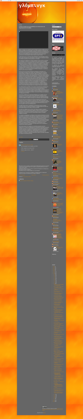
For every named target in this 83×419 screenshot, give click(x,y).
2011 (54, 401)
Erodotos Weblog (56, 198)
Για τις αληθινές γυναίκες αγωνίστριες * (57, 345)
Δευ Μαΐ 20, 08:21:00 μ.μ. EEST (28, 144)
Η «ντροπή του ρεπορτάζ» (58, 300)
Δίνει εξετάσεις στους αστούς (58, 306)
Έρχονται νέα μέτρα (57, 350)
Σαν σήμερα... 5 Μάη (57, 380)
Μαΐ (54, 283)
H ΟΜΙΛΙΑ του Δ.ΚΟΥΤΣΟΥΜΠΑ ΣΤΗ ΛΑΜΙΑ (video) (58, 285)
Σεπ (54, 278)
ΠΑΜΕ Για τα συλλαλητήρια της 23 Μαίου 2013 (58, 328)
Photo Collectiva (56, 103)
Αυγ (54, 279)
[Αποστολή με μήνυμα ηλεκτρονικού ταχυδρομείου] (33, 139)
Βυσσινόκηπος (55, 181)
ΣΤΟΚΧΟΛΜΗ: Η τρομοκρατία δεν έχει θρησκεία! (60, 194)
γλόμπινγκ (32, 6)
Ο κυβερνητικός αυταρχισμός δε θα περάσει (59, 151)
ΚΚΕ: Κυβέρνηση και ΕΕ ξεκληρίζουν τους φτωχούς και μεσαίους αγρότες (57, 221)
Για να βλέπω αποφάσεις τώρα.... (59, 360)
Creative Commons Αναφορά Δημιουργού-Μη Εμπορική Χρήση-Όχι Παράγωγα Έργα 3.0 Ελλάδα (52, 409)
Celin (54, 223)
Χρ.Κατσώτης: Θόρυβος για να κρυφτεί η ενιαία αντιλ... (58, 302)
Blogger (44, 412)
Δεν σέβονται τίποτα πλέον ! (58, 314)
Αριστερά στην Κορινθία (57, 208)
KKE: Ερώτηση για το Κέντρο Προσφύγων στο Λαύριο (58, 343)
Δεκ (54, 274)
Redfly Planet (55, 185)
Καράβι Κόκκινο (55, 177)
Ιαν (54, 398)
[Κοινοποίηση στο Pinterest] (37, 139)
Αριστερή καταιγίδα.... (56, 183)
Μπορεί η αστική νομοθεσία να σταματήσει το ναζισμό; (58, 293)
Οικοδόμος (55, 166)
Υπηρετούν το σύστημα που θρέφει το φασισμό (58, 367)
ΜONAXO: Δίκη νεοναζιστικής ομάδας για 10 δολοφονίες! (58, 378)
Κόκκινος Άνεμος (56, 122)
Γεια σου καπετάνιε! (57, 322)
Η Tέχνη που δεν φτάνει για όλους (59, 371)
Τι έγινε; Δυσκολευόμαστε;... (58, 295)
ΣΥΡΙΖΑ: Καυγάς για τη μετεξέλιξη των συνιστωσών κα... (59, 330)
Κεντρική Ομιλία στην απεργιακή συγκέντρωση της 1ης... (58, 390)
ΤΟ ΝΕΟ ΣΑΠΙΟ (55, 224)
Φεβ (54, 397)
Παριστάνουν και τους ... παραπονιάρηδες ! (57, 304)
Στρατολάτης (55, 143)
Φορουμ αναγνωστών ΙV (56, 227)
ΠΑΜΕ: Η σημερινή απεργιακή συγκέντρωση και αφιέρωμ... (58, 392)
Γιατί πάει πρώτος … (56, 88)
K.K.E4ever (55, 202)
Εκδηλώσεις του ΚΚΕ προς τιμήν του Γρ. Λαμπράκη (59, 326)
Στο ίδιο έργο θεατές (59, 130)
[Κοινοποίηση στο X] (35, 139)
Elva (53, 192)
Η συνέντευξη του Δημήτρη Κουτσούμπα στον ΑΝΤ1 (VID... (59, 297)
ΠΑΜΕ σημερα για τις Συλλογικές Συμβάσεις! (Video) (59, 318)
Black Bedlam (55, 244)
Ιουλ (54, 280)
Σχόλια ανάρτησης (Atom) (27, 176)
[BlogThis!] (34, 139)
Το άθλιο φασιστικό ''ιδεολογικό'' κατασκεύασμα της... (58, 347)
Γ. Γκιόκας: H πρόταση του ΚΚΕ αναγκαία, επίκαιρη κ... (58, 376)
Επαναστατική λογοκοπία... (58, 388)
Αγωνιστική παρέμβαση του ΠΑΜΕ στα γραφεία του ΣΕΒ (60, 187)
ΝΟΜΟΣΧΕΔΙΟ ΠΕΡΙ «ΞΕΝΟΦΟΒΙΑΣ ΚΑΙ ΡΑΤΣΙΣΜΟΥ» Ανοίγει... (57, 374)
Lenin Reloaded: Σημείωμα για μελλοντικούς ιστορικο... (58, 324)
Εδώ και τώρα (55, 149)
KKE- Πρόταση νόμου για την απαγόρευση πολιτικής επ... (58, 310)
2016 (54, 269)
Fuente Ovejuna (55, 246)
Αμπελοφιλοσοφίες (56, 110)
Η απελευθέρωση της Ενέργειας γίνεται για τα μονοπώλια (58, 316)
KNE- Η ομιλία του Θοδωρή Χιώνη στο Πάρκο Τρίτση (59, 334)
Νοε (54, 275)
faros (22, 144)
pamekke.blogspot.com (57, 136)
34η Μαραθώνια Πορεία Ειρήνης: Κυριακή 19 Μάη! (59, 339)
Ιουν (54, 282)
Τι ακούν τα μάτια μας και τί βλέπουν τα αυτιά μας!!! (58, 370)
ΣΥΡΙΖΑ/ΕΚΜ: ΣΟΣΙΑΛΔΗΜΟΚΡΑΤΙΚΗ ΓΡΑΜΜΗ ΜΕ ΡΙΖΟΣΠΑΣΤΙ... (58, 384)
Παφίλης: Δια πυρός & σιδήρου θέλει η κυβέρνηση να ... (58, 352)
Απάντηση (22, 151)
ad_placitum (55, 219)
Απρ (54, 394)
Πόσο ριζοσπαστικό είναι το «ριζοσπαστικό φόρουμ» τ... (58, 341)
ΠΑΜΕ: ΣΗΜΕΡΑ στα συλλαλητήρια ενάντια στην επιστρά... (58, 356)
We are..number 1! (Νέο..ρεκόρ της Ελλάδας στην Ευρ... (58, 287)
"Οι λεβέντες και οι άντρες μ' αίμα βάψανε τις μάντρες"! (60, 93)
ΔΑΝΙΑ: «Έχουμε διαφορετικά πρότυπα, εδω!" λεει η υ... (58, 299)
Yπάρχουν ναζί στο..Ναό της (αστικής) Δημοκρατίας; (58, 336)
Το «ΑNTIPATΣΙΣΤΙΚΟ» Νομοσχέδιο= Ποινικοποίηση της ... (58, 312)
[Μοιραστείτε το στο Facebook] (36, 139)
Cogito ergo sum (56, 140)
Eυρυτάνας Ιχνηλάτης (56, 91)
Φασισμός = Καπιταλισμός (58, 368)
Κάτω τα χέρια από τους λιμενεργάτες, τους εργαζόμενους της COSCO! (57, 174)
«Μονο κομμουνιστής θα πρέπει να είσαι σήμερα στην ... (58, 364)
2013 (54, 273)
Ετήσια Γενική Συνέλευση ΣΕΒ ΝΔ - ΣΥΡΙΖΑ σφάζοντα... (59, 354)
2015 (54, 270)
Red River (54, 172)
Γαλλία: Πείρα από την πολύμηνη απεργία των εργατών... (59, 359)
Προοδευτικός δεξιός (56, 216)
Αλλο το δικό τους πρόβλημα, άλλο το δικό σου (58, 291)
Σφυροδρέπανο (55, 97)
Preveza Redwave (56, 241)
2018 (54, 266)
